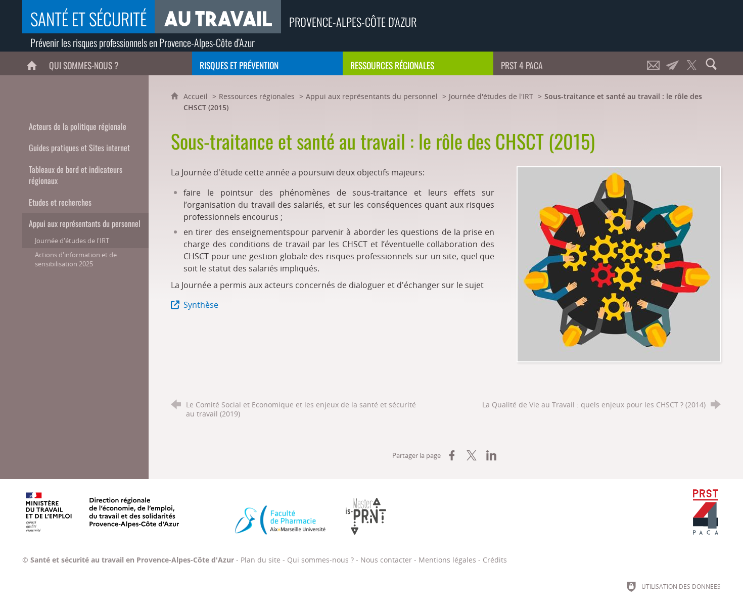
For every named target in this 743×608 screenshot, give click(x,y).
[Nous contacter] (653, 63)
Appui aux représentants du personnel (372, 96)
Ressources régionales (257, 96)
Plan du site (261, 560)
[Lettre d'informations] (672, 63)
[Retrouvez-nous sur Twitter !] (692, 63)
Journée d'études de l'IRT (491, 96)
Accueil (196, 96)
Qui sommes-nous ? (320, 560)
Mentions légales (447, 560)
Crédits (495, 560)
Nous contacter (386, 560)
